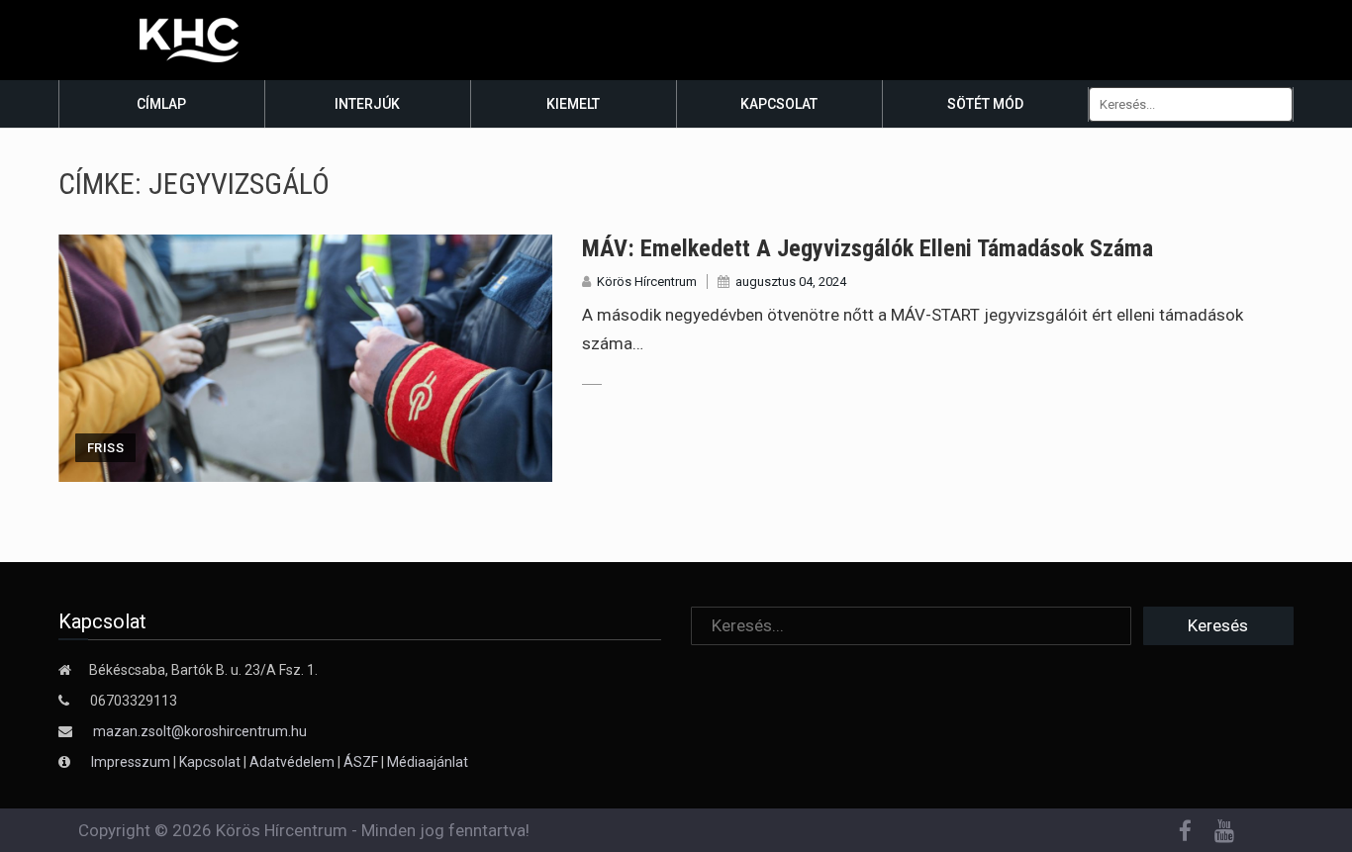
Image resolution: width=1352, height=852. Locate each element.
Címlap (161, 104)
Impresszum (132, 762)
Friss (105, 447)
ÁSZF (360, 762)
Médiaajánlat (427, 762)
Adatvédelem (292, 762)
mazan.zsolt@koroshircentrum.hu (200, 731)
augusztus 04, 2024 (790, 281)
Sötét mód (985, 104)
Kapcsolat (779, 104)
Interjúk (367, 104)
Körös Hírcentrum (647, 281)
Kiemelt (573, 104)
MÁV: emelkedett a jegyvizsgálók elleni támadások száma (867, 248)
